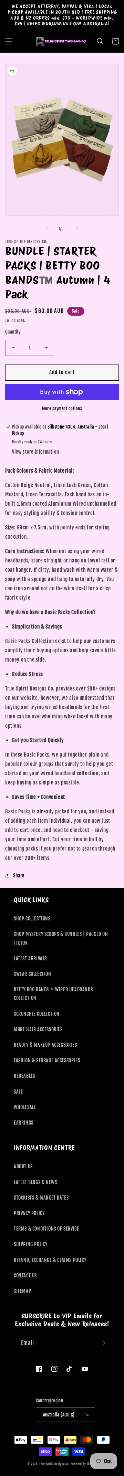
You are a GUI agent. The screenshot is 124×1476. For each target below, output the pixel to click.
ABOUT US (23, 1166)
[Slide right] (77, 228)
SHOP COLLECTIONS (32, 918)
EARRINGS (23, 1123)
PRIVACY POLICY (29, 1213)
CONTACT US (25, 1275)
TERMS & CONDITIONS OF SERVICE (46, 1229)
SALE (18, 1092)
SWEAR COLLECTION (32, 974)
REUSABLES (24, 1076)
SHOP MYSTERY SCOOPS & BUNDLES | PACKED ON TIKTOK (61, 938)
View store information (35, 452)
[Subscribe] (102, 1343)
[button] (8, 41)
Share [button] (18, 875)
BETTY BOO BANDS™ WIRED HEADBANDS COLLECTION (53, 994)
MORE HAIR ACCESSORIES (38, 1029)
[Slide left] (46, 228)
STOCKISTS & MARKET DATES (41, 1198)
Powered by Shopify (83, 1464)
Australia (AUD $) (59, 1414)
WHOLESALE (25, 1107)
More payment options (62, 408)
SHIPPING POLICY (31, 1244)
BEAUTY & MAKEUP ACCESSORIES (45, 1045)
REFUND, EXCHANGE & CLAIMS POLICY (50, 1260)
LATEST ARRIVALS (30, 958)
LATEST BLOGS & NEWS (35, 1182)
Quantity (13, 332)
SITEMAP (22, 1291)
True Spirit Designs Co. (54, 1464)
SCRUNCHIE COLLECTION (37, 1014)
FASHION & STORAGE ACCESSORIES (47, 1060)
